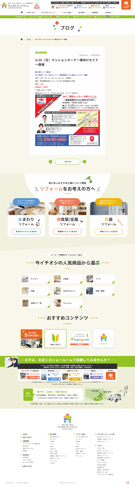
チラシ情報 (100, 460)
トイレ (52, 444)
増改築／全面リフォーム (58, 456)
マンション (53, 461)
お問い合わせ (27, 466)
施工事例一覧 (54, 437)
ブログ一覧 (100, 448)
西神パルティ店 (28, 448)
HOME (25, 434)
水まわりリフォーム (103, 437)
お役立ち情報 (101, 465)
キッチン (53, 439)
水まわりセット (81, 449)
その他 (52, 463)
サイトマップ (10, 483)
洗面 (51, 446)
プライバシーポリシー (23, 483)
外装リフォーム (102, 442)
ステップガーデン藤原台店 (31, 444)
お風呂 (52, 442)
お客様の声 (100, 467)
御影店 (25, 451)
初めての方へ (27, 437)
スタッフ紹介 (27, 460)
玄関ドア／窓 (54, 458)
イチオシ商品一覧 (81, 437)
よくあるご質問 (28, 462)
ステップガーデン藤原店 (105, 474)
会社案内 (26, 457)
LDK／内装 (53, 451)
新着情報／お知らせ (103, 458)
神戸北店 (26, 446)
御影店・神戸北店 (103, 470)
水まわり (53, 449)
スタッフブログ (102, 462)
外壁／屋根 (53, 453)
